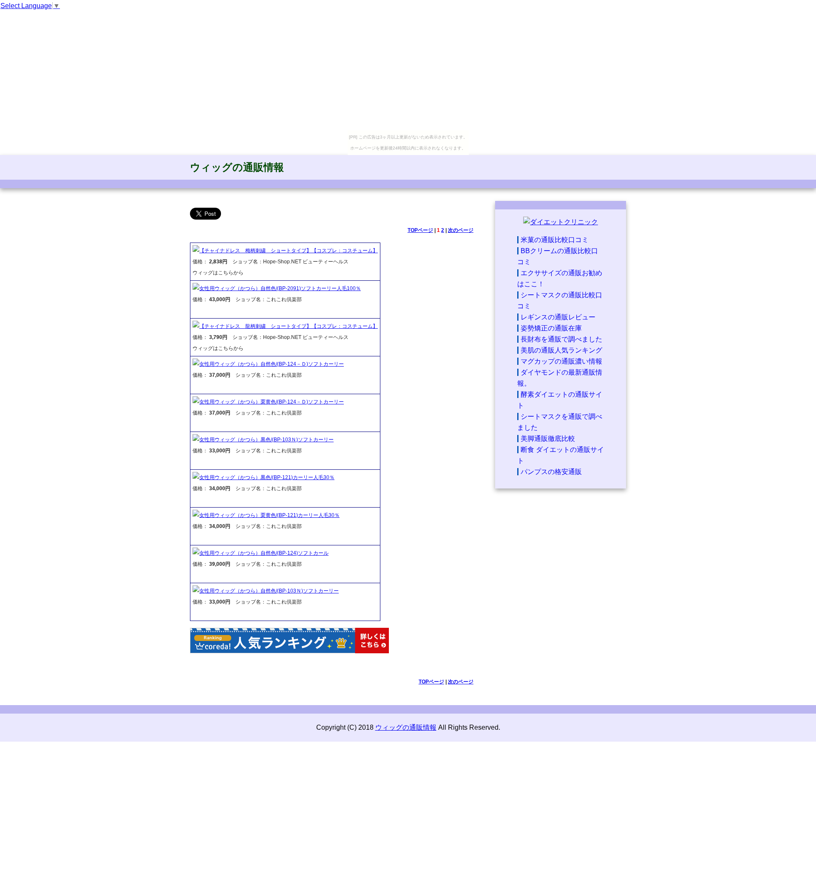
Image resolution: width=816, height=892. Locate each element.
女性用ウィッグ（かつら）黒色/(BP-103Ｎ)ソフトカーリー (266, 440)
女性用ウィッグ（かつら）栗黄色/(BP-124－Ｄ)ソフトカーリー (271, 402)
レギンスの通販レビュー (558, 317)
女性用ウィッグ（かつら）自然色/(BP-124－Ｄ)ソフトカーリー (271, 364)
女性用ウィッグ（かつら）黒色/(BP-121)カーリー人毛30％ (266, 477)
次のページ (460, 230)
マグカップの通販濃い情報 (561, 361)
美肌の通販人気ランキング (561, 350)
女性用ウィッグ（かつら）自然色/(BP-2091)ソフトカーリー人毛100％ (280, 288)
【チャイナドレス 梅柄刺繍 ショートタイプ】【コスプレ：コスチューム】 (288, 251)
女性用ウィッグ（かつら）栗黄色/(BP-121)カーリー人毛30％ (269, 515)
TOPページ (420, 230)
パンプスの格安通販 (551, 471)
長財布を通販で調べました (561, 339)
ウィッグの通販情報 (237, 167)
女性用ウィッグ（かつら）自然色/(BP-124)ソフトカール (264, 553)
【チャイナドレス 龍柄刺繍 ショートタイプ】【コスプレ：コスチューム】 (288, 326)
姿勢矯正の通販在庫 (551, 328)
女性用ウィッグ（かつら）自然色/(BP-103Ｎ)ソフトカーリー (269, 591)
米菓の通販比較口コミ (555, 239)
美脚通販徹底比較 (548, 438)
